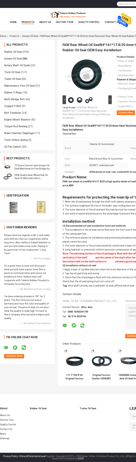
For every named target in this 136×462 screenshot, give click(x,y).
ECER (81, 458)
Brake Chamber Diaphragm (19, 133)
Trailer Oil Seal (12, 78)
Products (28, 22)
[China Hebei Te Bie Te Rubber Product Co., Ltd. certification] (13, 207)
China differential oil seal (32, 456)
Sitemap (4, 438)
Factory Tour (64, 22)
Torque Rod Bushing (15, 126)
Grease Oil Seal (30, 36)
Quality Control (89, 22)
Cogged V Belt (12, 106)
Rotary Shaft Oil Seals (17, 65)
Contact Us (112, 22)
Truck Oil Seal (12, 72)
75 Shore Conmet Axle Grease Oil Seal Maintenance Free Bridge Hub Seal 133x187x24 (32, 168)
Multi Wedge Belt (14, 99)
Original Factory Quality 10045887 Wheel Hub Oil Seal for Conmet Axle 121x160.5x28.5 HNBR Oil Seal (101, 377)
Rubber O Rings (13, 92)
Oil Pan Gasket (12, 146)
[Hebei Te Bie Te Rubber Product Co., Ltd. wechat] (26, 347)
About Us (45, 22)
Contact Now (126, 112)
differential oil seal (124, 285)
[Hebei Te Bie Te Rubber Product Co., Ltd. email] (8, 347)
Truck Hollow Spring (16, 139)
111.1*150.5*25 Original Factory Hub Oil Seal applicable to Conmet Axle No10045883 (74, 377)
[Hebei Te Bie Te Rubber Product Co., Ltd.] (68, 15)
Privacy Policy (10, 456)
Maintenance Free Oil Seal (19, 85)
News (3, 433)
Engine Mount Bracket (17, 119)
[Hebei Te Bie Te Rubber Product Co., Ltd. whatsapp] (17, 347)
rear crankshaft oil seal (101, 285)
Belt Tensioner (12, 112)
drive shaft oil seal (77, 285)
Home (13, 22)
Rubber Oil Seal (13, 51)
